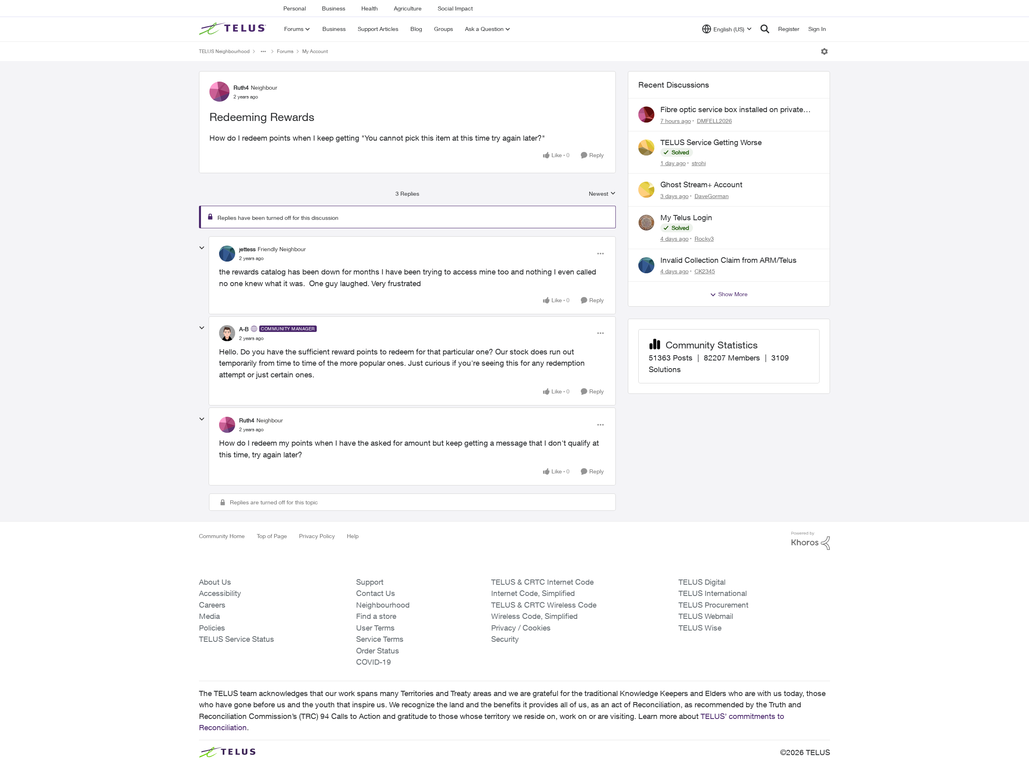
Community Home (222, 535)
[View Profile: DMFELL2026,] (646, 114)
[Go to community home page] (233, 29)
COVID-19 (373, 661)
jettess (247, 249)
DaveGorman (712, 195)
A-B (244, 329)
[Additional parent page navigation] (263, 51)
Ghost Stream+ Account (701, 184)
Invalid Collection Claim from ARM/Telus (728, 260)
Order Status (377, 650)
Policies (212, 627)
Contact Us (375, 593)
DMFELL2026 (714, 120)
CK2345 (705, 271)
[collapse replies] (202, 248)
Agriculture (408, 8)
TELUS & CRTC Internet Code (542, 581)
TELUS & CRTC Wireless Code (543, 604)
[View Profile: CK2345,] (646, 265)
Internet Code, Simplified (533, 593)
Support (369, 581)
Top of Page (272, 535)
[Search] (765, 29)
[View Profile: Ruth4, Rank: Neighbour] (219, 92)
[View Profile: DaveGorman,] (646, 190)
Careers (212, 604)
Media (209, 616)
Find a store (376, 616)
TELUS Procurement (713, 604)
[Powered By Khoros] (810, 541)
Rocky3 (704, 238)
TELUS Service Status (236, 639)
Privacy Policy (317, 535)
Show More (733, 294)
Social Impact (455, 8)
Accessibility (220, 593)
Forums (285, 51)
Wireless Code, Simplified (534, 616)
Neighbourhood (383, 604)
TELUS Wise (700, 627)
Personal (294, 8)
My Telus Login (686, 217)
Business (333, 8)
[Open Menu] (824, 51)
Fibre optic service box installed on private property (731, 110)
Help (353, 535)
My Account (315, 51)
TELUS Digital (702, 581)
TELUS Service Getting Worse (711, 142)
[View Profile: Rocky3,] (646, 223)
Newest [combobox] (602, 194)
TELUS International (712, 593)
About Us (215, 581)
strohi (699, 163)
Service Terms (380, 639)
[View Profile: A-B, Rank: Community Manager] (227, 333)
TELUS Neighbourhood (224, 51)
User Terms (375, 627)
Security (505, 639)
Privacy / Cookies (521, 627)
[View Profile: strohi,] (646, 147)
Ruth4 (241, 87)
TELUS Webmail (705, 616)
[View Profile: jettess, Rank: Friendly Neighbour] (227, 254)
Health (369, 8)
